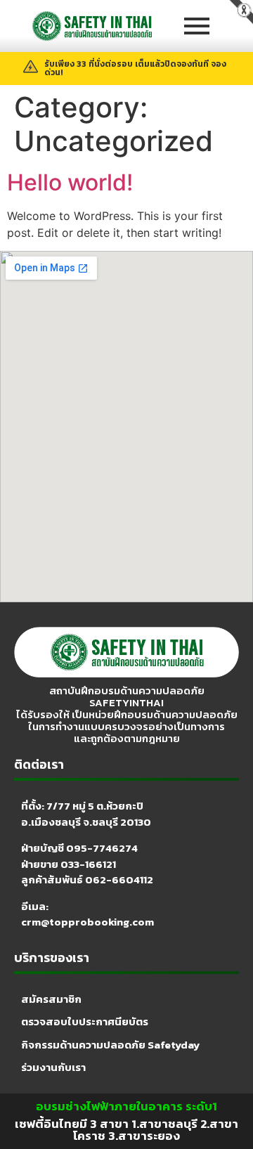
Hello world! (70, 182)
